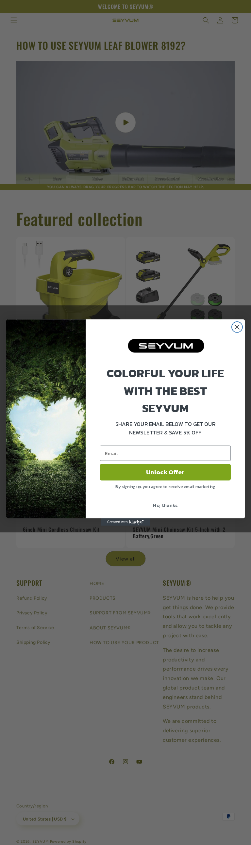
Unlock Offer (165, 472)
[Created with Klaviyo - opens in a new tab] (125, 522)
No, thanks (165, 505)
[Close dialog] (237, 327)
